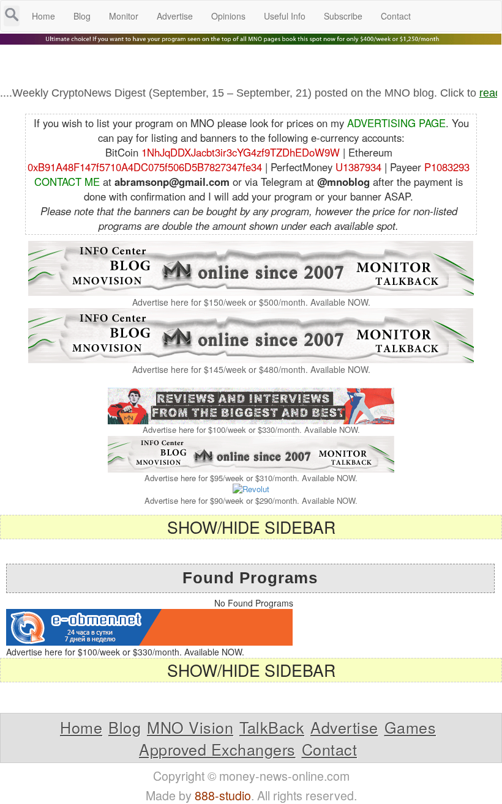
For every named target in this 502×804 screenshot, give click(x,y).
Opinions (228, 16)
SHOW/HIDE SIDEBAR (251, 527)
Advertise (344, 727)
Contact (330, 749)
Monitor (123, 16)
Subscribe (343, 16)
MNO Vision (190, 727)
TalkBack (271, 727)
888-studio (223, 795)
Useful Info (284, 16)
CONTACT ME (67, 181)
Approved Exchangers (217, 749)
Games (410, 727)
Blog (124, 727)
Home (81, 727)
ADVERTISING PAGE (396, 123)
